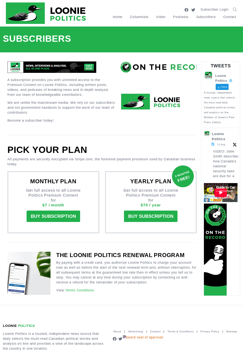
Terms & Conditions (180, 331)
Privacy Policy (209, 331)
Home (117, 17)
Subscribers (206, 17)
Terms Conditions (79, 290)
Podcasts (180, 17)
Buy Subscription (53, 216)
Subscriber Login (214, 9)
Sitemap (231, 331)
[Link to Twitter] (193, 9)
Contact (229, 17)
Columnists (139, 17)
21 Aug (221, 144)
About (117, 331)
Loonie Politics (218, 136)
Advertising (135, 331)
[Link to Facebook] (186, 9)
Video (161, 17)
